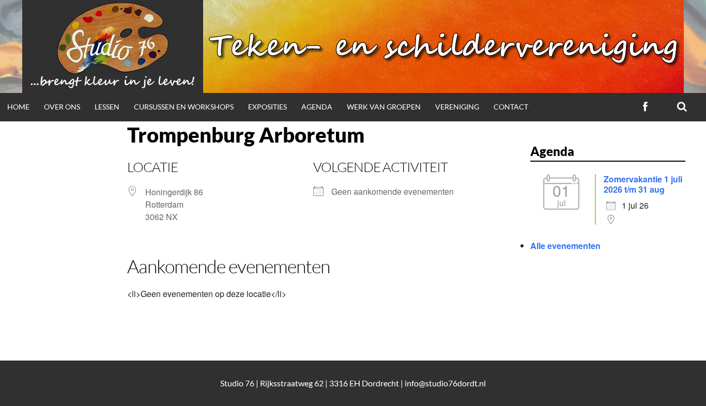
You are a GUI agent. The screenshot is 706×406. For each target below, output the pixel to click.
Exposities (267, 106)
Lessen (107, 106)
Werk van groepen (384, 106)
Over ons (62, 106)
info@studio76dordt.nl (445, 383)
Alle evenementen (565, 246)
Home (18, 106)
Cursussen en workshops (184, 106)
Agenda (316, 106)
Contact (511, 106)
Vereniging (457, 106)
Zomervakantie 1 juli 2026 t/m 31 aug (643, 184)
